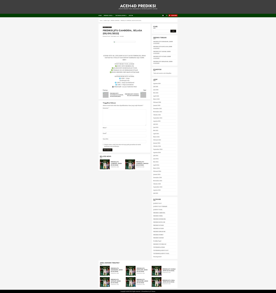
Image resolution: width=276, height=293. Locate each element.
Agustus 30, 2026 (140, 166)
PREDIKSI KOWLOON (159, 222)
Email (105, 133)
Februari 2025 (157, 140)
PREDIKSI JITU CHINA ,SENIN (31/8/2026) (169, 281)
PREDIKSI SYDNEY (158, 235)
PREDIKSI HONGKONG (159, 219)
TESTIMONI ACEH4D (120, 15)
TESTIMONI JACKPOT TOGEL (161, 253)
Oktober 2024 (157, 146)
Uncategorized (157, 256)
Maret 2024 (156, 168)
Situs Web (105, 139)
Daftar (131, 15)
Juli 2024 (155, 155)
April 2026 (156, 96)
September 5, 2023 (115, 36)
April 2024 (156, 165)
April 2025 (156, 133)
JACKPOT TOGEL (157, 209)
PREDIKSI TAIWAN (158, 238)
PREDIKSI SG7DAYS (158, 225)
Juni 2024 (155, 159)
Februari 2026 (157, 102)
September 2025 (157, 118)
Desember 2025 (157, 108)
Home (100, 15)
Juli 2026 (155, 86)
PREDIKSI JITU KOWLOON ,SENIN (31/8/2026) (142, 269)
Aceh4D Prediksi (138, 6)
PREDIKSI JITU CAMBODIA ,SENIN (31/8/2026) (116, 163)
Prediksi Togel (108, 15)
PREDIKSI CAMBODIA (107, 27)
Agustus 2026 (157, 83)
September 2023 (157, 187)
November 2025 (157, 111)
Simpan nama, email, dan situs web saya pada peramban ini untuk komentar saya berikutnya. (122, 145)
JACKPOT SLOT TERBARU (160, 206)
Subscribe (174, 15)
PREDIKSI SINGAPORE (159, 231)
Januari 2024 (156, 174)
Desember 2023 (157, 177)
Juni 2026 (155, 90)
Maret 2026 (156, 99)
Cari (155, 26)
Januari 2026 (156, 105)
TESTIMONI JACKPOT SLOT (160, 250)
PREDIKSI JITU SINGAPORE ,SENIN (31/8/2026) (142, 281)
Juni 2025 (155, 127)
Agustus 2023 (157, 190)
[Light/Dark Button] (163, 15)
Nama (105, 127)
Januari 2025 (156, 143)
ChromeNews (145, 291)
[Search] (167, 15)
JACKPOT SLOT (157, 203)
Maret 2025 (156, 137)
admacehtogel (107, 36)
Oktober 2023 (157, 184)
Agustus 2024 (157, 152)
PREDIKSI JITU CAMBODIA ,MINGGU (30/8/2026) (142, 163)
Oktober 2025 (157, 115)
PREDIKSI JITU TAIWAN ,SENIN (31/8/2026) (169, 269)
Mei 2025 (155, 130)
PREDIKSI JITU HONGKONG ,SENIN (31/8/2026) (117, 269)
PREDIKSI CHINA (158, 216)
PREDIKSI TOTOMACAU (159, 244)
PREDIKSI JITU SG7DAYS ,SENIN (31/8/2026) (116, 281)
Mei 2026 (155, 93)
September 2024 (157, 149)
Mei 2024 (155, 162)
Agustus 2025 (157, 121)
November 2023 (157, 180)
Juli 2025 (155, 124)
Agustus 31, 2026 (115, 166)
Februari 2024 (157, 171)
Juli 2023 (155, 193)
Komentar (106, 108)
